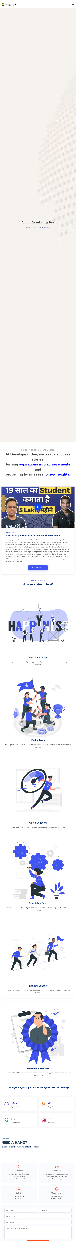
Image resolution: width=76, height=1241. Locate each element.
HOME (28, 228)
